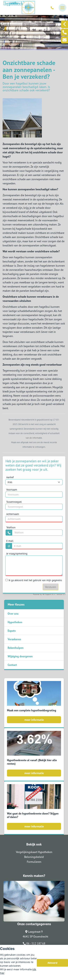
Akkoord (52, 962)
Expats (12, 630)
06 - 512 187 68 (35, 943)
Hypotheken (15, 622)
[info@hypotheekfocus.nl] (64, 39)
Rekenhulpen (16, 647)
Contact (12, 665)
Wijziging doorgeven (20, 656)
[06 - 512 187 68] (53, 8)
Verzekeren (14, 639)
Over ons (13, 613)
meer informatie (34, 719)
